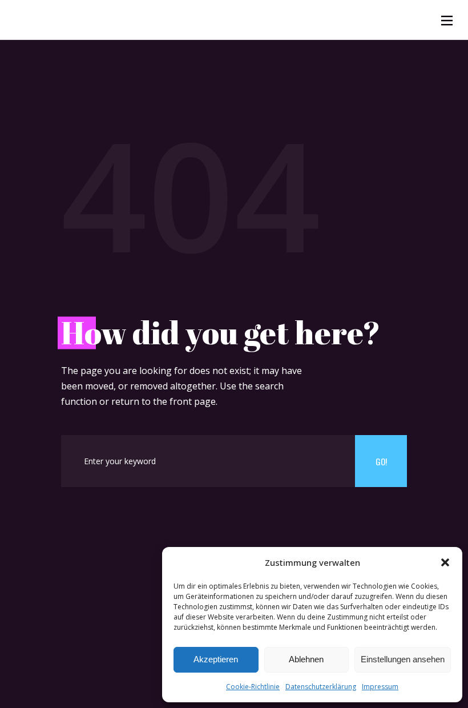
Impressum (380, 686)
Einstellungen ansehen (403, 659)
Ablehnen (306, 659)
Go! (381, 461)
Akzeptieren (215, 659)
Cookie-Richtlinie (253, 686)
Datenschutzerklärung (320, 686)
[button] (445, 562)
